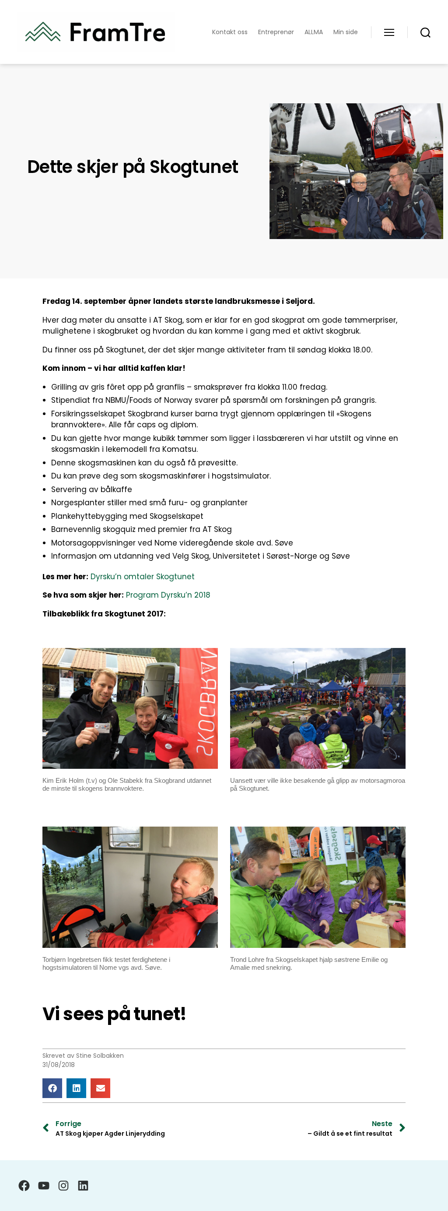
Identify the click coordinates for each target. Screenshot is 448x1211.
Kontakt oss (230, 32)
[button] (52, 1088)
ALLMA (313, 32)
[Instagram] (63, 1185)
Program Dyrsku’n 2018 (168, 595)
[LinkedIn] (83, 1185)
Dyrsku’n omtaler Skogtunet (143, 576)
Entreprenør (276, 32)
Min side (345, 32)
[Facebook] (24, 1185)
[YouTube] (43, 1185)
